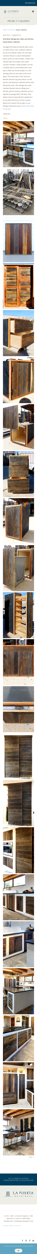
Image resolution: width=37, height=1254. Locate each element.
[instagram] (26, 1240)
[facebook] (22, 1240)
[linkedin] (33, 1240)
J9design (11, 1225)
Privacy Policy (18, 1225)
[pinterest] (29, 1240)
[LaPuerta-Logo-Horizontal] (11, 11)
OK (18, 1250)
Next (30, 1157)
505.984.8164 (30, 3)
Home (5, 30)
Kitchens (12, 30)
